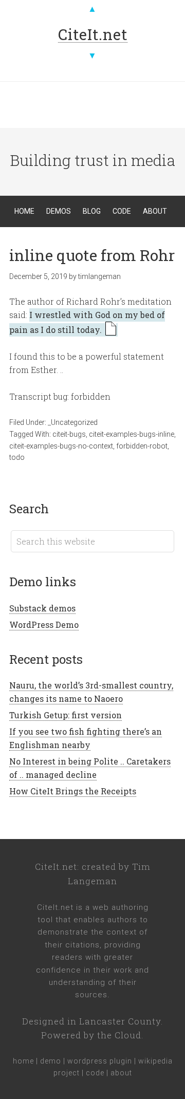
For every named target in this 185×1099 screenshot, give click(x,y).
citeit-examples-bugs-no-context (61, 446)
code (95, 1073)
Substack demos (42, 608)
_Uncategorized (73, 422)
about (121, 1073)
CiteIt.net (56, 866)
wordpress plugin (99, 1061)
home (23, 1061)
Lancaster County (120, 1021)
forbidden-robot (142, 446)
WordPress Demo (44, 624)
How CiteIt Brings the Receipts (72, 791)
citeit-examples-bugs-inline (131, 434)
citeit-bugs (69, 434)
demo (50, 1061)
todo (17, 457)
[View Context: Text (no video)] (111, 330)
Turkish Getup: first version (65, 715)
